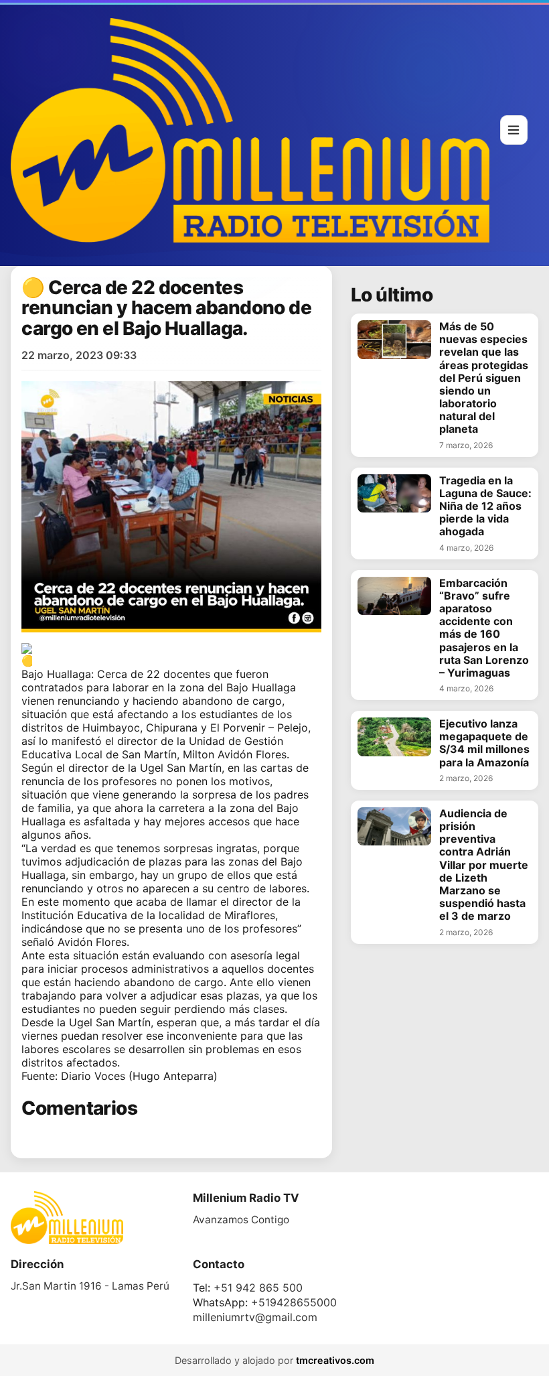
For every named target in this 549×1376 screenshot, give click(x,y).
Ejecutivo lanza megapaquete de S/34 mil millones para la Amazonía (484, 743)
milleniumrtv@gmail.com (255, 1317)
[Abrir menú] (514, 130)
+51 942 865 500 (258, 1287)
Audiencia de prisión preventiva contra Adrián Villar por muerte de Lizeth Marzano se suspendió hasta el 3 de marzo (483, 865)
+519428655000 (294, 1302)
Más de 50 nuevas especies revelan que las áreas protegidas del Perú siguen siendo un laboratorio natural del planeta (483, 378)
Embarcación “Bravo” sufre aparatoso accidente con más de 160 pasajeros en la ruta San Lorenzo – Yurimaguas (484, 628)
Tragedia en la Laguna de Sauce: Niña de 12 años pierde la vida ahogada (485, 506)
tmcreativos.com (335, 1360)
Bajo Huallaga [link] (56, 674)
